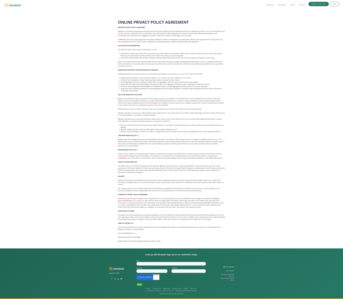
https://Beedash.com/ (154, 103)
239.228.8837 (230, 271)
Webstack (166, 288)
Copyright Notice (153, 291)
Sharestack (177, 288)
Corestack (156, 288)
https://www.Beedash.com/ (127, 42)
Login (334, 4)
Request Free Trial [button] (318, 4)
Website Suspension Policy (186, 291)
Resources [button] (282, 5)
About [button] (292, 5)
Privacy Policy (168, 291)
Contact (302, 5)
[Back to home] (13, 5)
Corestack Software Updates (171, 294)
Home (148, 288)
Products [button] (270, 5)
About (185, 288)
